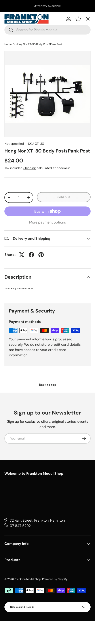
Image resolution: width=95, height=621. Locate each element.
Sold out (63, 197)
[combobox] (47, 30)
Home (8, 44)
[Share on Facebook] (31, 255)
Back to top (47, 385)
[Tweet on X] (22, 255)
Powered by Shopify (54, 579)
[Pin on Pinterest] (41, 255)
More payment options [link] (47, 222)
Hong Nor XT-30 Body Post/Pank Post (39, 44)
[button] (78, 19)
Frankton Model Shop (28, 579)
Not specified (14, 144)
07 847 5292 (20, 525)
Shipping (29, 168)
